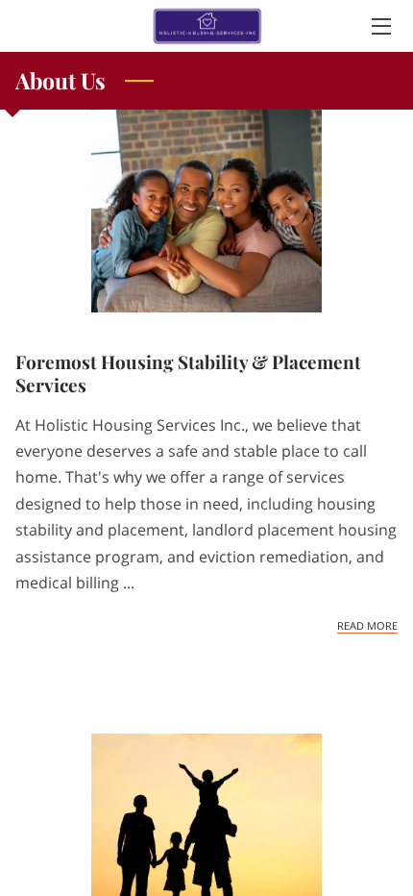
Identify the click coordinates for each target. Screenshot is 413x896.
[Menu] (380, 26)
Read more (367, 626)
